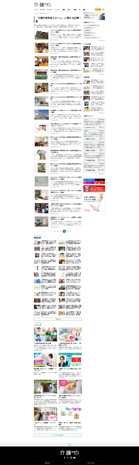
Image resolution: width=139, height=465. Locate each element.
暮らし (69, 9)
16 (67, 231)
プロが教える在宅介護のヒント (92, 37)
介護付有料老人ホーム (90, 32)
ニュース (57, 9)
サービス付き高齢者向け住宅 (91, 25)
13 (57, 231)
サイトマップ (69, 463)
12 (54, 231)
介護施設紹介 (87, 30)
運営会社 (47, 463)
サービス (49, 9)
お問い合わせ (91, 463)
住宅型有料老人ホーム (90, 27)
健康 (63, 9)
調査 (84, 9)
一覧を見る (101, 40)
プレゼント (42, 9)
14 (61, 231)
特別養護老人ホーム (89, 35)
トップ (36, 9)
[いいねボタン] (100, 127)
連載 (75, 9)
